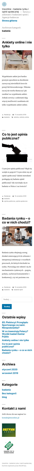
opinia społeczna (21, 201)
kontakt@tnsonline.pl (10, 417)
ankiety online (24, 117)
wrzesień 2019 (10, 373)
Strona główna (9, 20)
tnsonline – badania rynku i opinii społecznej (15, 10)
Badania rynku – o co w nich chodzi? (16, 220)
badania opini (18, 290)
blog (4, 397)
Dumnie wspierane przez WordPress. (14, 466)
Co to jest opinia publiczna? (14, 136)
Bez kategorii (9, 393)
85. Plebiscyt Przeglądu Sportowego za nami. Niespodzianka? (15, 325)
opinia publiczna (9, 201)
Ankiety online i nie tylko (17, 44)
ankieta (16, 117)
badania (7, 117)
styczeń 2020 (9, 369)
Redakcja (7, 114)
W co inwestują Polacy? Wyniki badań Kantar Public (15, 334)
